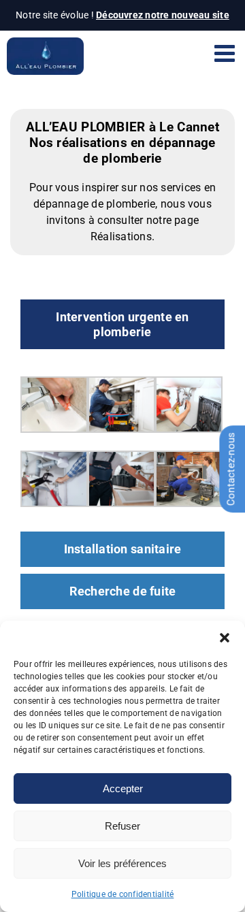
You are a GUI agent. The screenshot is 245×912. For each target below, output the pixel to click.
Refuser (122, 826)
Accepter (123, 788)
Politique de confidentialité (122, 894)
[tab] (122, 324)
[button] (224, 638)
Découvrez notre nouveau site (162, 15)
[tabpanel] (122, 444)
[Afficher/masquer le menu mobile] (226, 53)
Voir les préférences (122, 863)
